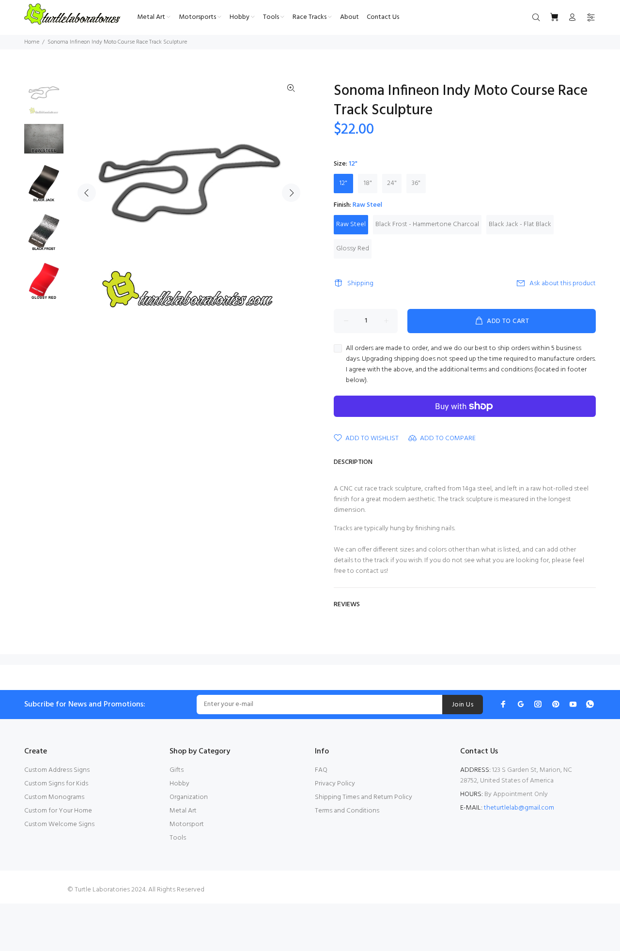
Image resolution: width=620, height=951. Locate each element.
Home (31, 42)
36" (416, 183)
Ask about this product (562, 283)
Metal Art (183, 810)
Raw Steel (351, 224)
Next (291, 193)
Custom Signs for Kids (56, 783)
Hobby (179, 783)
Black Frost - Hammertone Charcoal (427, 224)
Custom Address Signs (57, 770)
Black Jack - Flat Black (520, 224)
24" (392, 183)
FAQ (321, 770)
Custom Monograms (54, 797)
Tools (178, 838)
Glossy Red (352, 248)
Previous (87, 193)
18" (368, 183)
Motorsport (187, 824)
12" (343, 183)
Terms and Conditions (347, 810)
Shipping (360, 283)
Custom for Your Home (58, 810)
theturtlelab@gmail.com (519, 807)
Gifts (177, 770)
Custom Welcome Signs (59, 824)
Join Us (462, 704)
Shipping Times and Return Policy (363, 797)
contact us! (372, 571)
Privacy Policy (335, 783)
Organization (189, 797)
